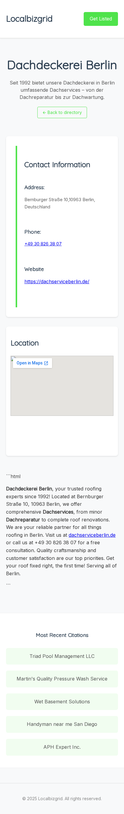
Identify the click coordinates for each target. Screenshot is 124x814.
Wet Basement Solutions (62, 702)
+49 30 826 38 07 (43, 244)
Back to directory (62, 112)
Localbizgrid (29, 18)
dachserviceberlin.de (92, 535)
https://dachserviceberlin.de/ (56, 281)
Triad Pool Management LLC (62, 656)
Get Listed (101, 19)
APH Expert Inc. (62, 747)
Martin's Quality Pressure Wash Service (62, 679)
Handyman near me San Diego (62, 724)
